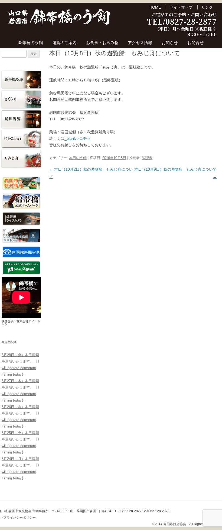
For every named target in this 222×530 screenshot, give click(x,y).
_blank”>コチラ (77, 138)
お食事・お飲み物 (102, 42)
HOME (155, 7)
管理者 (147, 158)
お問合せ (195, 42)
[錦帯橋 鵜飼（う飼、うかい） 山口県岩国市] (59, 18)
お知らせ (170, 42)
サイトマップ (181, 7)
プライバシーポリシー (19, 517)
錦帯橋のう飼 (30, 42)
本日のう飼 (78, 158)
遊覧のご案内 (64, 42)
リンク (207, 7)
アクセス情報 (140, 42)
